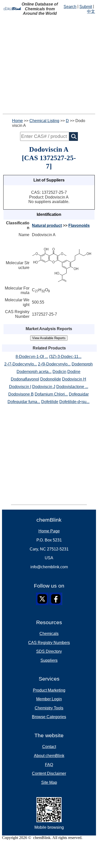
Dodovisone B (21, 394)
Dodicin (59, 371)
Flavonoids (79, 225)
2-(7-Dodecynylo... (20, 364)
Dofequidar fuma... (24, 402)
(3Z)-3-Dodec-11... (65, 356)
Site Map (49, 782)
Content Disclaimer (49, 773)
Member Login (49, 699)
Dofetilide (49, 402)
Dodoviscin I (20, 387)
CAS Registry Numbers (49, 642)
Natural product (47, 225)
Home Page (49, 531)
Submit (85, 7)
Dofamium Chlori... (51, 394)
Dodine (73, 371)
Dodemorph (82, 364)
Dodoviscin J (43, 387)
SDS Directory (49, 651)
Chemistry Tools (49, 708)
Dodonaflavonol (25, 379)
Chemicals (49, 633)
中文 (91, 11)
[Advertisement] (49, 65)
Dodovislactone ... (72, 387)
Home (17, 121)
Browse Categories (49, 717)
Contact (49, 746)
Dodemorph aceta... (34, 371)
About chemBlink (49, 756)
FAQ (49, 765)
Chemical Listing (44, 121)
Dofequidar (79, 394)
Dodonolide (50, 379)
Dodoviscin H (74, 379)
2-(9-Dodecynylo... (54, 364)
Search (70, 7)
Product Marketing (49, 690)
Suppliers (49, 660)
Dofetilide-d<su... (74, 402)
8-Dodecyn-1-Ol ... (32, 356)
